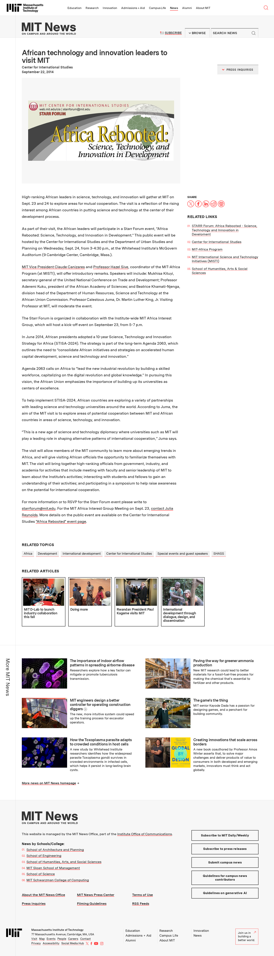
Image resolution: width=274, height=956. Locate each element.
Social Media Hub (72, 943)
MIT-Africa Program (207, 249)
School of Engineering (43, 856)
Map (42, 939)
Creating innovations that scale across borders (225, 742)
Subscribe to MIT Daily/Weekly (225, 835)
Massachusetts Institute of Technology (57, 930)
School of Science (40, 874)
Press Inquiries (33, 903)
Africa (28, 553)
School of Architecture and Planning (55, 850)
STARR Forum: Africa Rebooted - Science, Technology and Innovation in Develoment (224, 230)
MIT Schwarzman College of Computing (57, 880)
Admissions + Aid (133, 8)
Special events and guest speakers (183, 553)
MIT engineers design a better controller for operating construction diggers (100, 704)
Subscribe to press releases (225, 849)
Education (74, 8)
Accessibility (51, 943)
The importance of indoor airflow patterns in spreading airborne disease (102, 663)
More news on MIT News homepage (49, 783)
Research (92, 8)
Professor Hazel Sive (110, 267)
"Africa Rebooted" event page (61, 521)
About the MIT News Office (43, 895)
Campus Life (157, 8)
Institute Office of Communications (144, 834)
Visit (34, 939)
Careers (73, 939)
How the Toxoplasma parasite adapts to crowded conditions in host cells (101, 742)
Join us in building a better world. (246, 936)
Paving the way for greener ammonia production (223, 663)
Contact (85, 939)
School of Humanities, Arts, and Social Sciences (63, 862)
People (61, 939)
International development (82, 553)
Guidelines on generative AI (225, 893)
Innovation (110, 8)
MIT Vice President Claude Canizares (53, 267)
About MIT (203, 8)
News (174, 8)
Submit (253, 33)
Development (47, 553)
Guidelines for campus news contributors (225, 877)
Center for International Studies (216, 242)
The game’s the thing (210, 700)
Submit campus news (225, 862)
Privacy (36, 943)
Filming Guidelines (91, 903)
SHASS (218, 553)
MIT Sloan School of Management (53, 868)
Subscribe (173, 33)
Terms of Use (142, 895)
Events (51, 939)
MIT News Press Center (95, 895)
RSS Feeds (140, 903)
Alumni (187, 8)
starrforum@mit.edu (39, 508)
